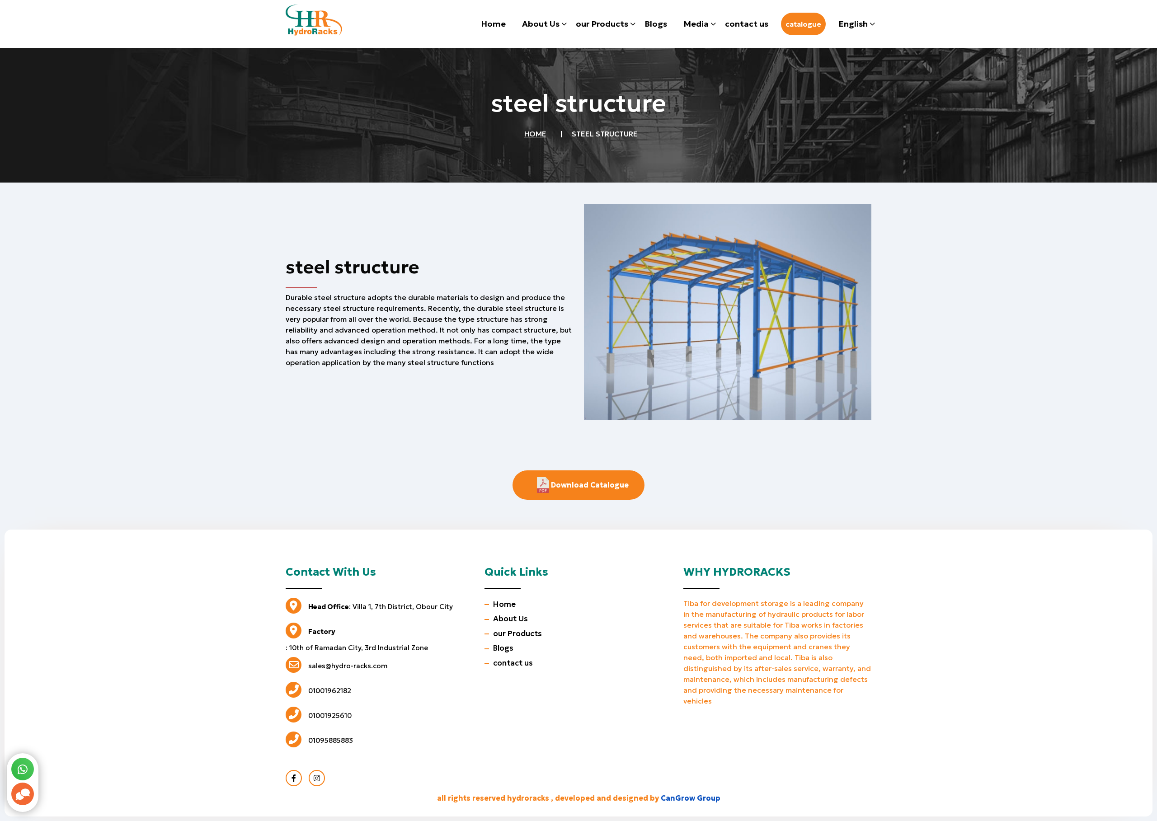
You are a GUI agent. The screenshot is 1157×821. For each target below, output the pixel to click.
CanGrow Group (690, 797)
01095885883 (330, 740)
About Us (541, 24)
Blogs (655, 24)
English (853, 24)
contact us (746, 24)
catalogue (803, 23)
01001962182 (329, 690)
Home (493, 24)
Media (696, 24)
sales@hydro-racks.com (347, 665)
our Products (602, 24)
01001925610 (330, 715)
